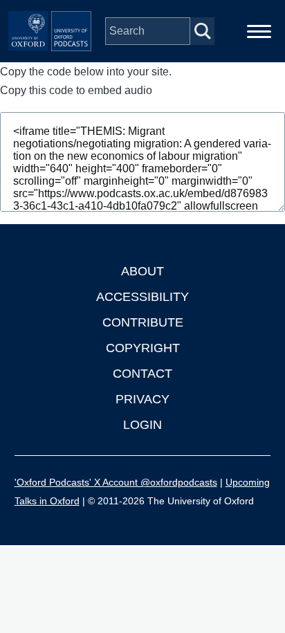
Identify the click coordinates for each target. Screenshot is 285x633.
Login (142, 425)
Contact (142, 373)
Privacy (142, 399)
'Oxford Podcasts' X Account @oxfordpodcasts (116, 482)
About (142, 271)
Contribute (142, 322)
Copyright (143, 348)
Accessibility (142, 297)
